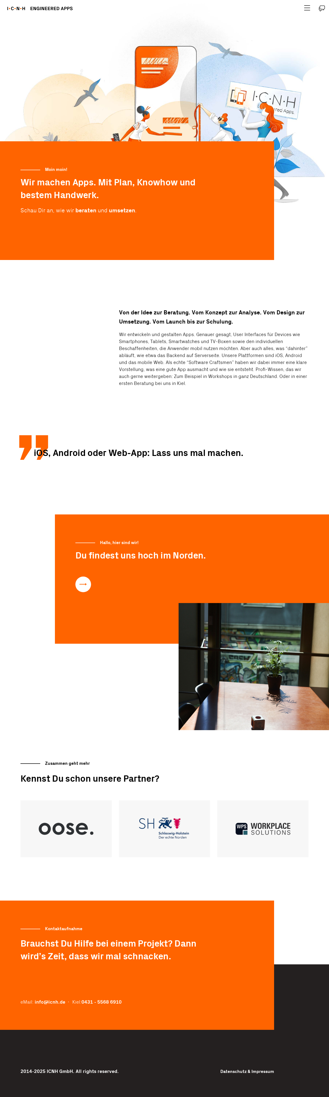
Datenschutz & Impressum (247, 1071)
